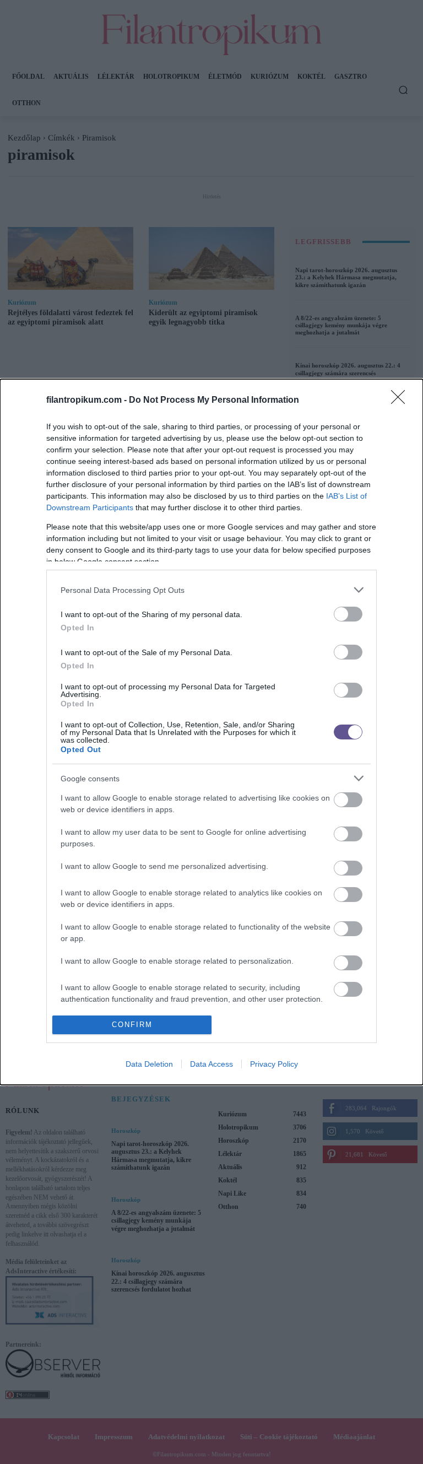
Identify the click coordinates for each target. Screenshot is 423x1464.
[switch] (348, 614)
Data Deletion (149, 1064)
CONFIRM (132, 1024)
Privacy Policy (274, 1064)
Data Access (211, 1064)
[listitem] (211, 590)
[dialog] (211, 731)
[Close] (401, 400)
